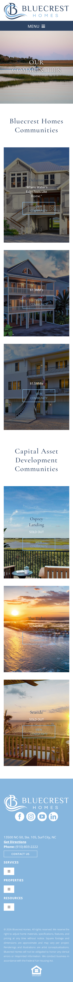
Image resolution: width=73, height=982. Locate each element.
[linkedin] (53, 816)
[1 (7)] (36, 796)
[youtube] (42, 816)
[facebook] (19, 816)
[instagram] (31, 816)
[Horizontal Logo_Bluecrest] (36, 4)
